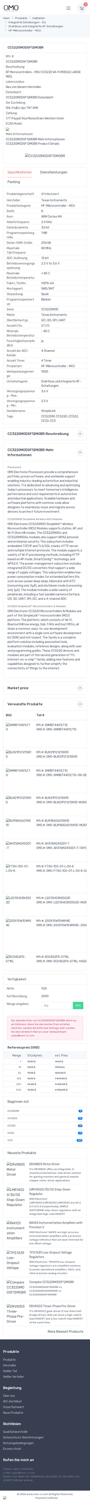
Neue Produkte (13, 1413)
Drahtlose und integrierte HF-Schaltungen (36, 26)
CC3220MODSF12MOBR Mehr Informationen (35, 139)
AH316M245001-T (57, 843)
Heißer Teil (10, 1371)
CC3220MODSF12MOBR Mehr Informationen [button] (31, 452)
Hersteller (9, 1365)
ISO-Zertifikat (12, 1401)
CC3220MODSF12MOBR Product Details (32, 144)
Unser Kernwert (13, 1407)
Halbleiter (38, 18)
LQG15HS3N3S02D (57, 898)
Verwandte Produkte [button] (25, 704)
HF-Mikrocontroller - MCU (25, 30)
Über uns (9, 1396)
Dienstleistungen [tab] (53, 172)
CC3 (10, 1140)
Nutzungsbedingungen (18, 1443)
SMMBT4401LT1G (56, 725)
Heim (6, 18)
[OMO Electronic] (11, 8)
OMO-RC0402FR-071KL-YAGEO (67, 961)
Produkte (21, 18)
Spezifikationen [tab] (20, 172)
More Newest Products (65, 1332)
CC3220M (13, 1110)
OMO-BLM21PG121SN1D (61, 756)
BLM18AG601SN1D (57, 821)
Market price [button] (18, 688)
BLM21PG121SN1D (57, 752)
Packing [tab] (14, 182)
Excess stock (12, 1449)
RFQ (78, 1005)
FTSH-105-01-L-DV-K (59, 866)
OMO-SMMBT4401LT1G (61, 729)
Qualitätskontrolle (15, 1432)
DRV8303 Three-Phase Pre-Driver (52, 1306)
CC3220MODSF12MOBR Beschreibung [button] (38, 434)
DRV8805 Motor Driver (44, 1164)
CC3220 (12, 1118)
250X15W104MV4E (57, 921)
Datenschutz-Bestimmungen (23, 1437)
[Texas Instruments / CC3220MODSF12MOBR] (45, 156)
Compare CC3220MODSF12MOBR (51, 1282)
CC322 (11, 1125)
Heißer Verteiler (13, 1377)
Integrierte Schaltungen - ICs (27, 22)
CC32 (11, 1132)
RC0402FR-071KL (57, 957)
